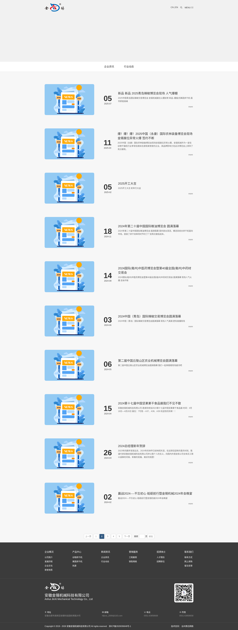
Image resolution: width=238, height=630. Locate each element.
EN (176, 7)
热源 (74, 566)
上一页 (88, 536)
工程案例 (133, 557)
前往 (151, 536)
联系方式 (188, 557)
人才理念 (161, 557)
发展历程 (49, 561)
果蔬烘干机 (77, 561)
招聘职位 (161, 561)
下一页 (127, 536)
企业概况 (49, 552)
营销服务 (133, 552)
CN (172, 7)
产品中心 (76, 552)
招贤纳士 (161, 552)
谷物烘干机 (77, 557)
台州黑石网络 (187, 626)
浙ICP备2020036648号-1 (120, 626)
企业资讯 (109, 66)
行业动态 (129, 66)
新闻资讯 (105, 552)
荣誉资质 (49, 570)
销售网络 (133, 561)
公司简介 (49, 557)
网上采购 (188, 561)
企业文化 (49, 566)
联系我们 (188, 552)
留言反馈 (188, 566)
